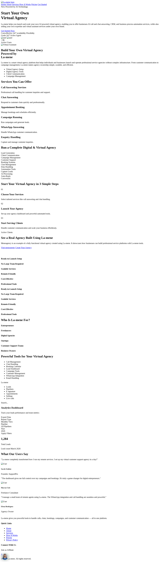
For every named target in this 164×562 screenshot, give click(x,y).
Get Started (42, 4)
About (9, 4)
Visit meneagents (8, 248)
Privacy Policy (12, 540)
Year (3, 429)
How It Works (25, 4)
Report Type (6, 419)
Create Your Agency (23, 248)
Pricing (34, 4)
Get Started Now (8, 31)
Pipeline (4, 424)
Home (3, 4)
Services (15, 4)
